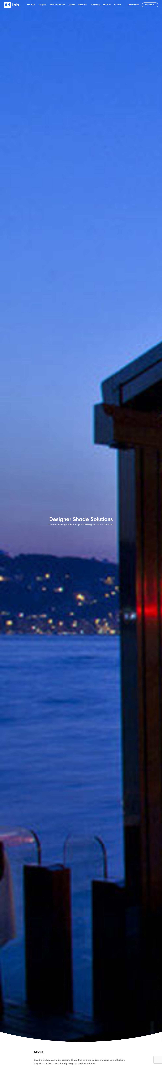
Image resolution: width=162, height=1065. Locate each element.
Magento (42, 5)
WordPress (82, 5)
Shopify (72, 5)
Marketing (95, 5)
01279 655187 (133, 5)
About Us (107, 5)
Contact (117, 5)
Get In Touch (150, 5)
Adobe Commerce (57, 5)
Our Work (31, 5)
